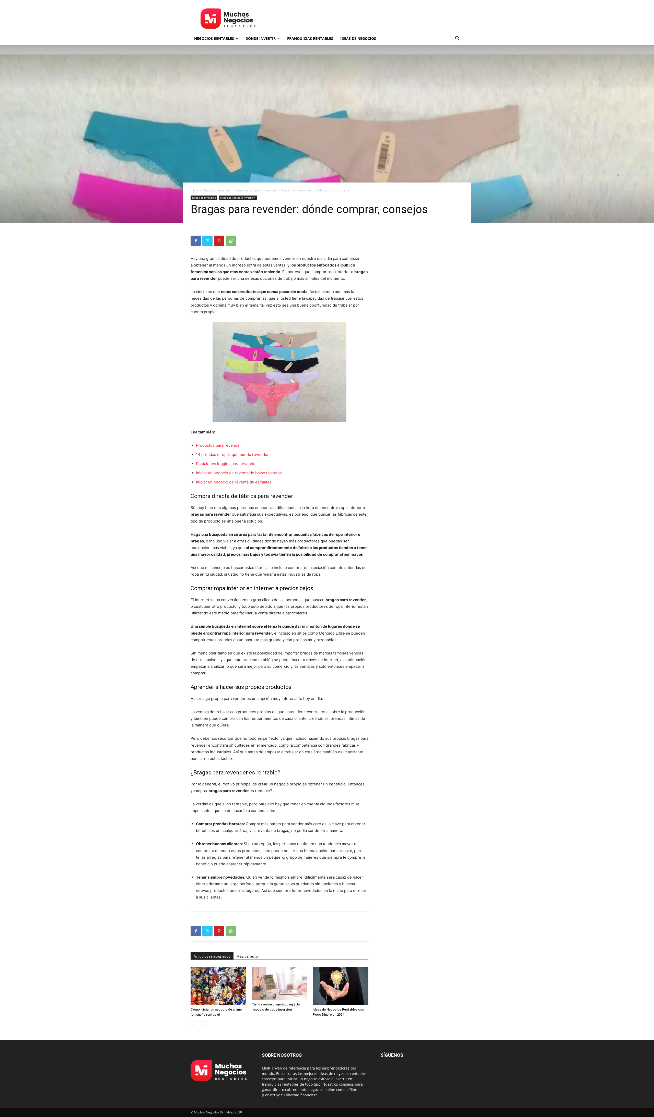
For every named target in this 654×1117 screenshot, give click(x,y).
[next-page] (202, 1025)
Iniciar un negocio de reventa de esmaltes (234, 482)
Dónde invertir (261, 38)
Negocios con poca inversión (255, 190)
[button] (457, 39)
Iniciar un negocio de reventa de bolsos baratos (239, 472)
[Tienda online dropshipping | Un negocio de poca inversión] (279, 983)
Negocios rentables (214, 38)
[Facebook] (196, 241)
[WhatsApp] (231, 241)
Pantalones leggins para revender (226, 463)
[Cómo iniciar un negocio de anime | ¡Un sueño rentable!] (218, 986)
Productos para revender (218, 445)
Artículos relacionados (212, 956)
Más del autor (248, 956)
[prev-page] (194, 1025)
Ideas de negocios (358, 38)
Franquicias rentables (310, 38)
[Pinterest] (219, 241)
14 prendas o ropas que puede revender (232, 454)
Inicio (194, 190)
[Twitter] (207, 241)
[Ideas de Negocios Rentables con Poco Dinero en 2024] (340, 986)
